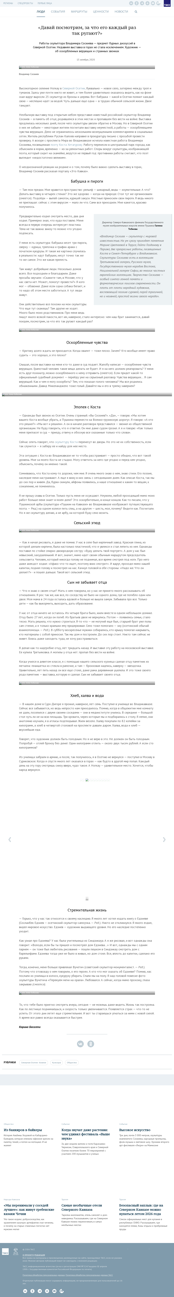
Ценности (101, 11)
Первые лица (45, 3)
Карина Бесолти (29, 1027)
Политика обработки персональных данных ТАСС (89, 1275)
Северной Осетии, (73, 88)
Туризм (65, 1199)
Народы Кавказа (12, 1199)
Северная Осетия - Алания (33, 1062)
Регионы (8, 3)
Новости (121, 11)
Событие (66, 1124)
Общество (72, 1062)
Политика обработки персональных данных (44, 1275)
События (58, 11)
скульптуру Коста (66, 442)
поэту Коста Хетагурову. (67, 145)
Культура (56, 1062)
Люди (41, 11)
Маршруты (79, 11)
